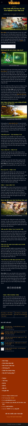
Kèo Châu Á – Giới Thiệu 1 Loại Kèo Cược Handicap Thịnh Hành (7, 314)
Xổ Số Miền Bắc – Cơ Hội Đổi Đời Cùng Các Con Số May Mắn (15, 327)
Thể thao (14, 6)
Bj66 (14, 416)
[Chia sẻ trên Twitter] (13, 288)
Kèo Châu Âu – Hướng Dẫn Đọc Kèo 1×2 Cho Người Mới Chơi (20, 314)
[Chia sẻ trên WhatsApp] (8, 288)
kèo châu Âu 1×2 (13, 123)
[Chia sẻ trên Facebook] (10, 288)
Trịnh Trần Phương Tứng (18, 14)
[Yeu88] (14, 2)
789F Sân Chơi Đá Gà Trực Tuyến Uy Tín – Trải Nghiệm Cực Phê (16, 338)
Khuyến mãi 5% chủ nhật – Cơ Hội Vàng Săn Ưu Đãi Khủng (15, 349)
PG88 (16, 416)
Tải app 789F (9, 416)
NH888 (20, 416)
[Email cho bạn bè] (15, 288)
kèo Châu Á (4, 71)
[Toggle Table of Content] (12, 46)
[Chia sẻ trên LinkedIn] (20, 288)
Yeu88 (21, 40)
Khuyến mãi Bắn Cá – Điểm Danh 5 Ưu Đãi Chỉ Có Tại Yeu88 (15, 343)
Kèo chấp (3, 32)
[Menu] (2, 2)
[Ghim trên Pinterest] (17, 288)
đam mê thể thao (21, 94)
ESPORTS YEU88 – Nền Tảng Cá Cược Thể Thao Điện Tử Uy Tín (15, 332)
